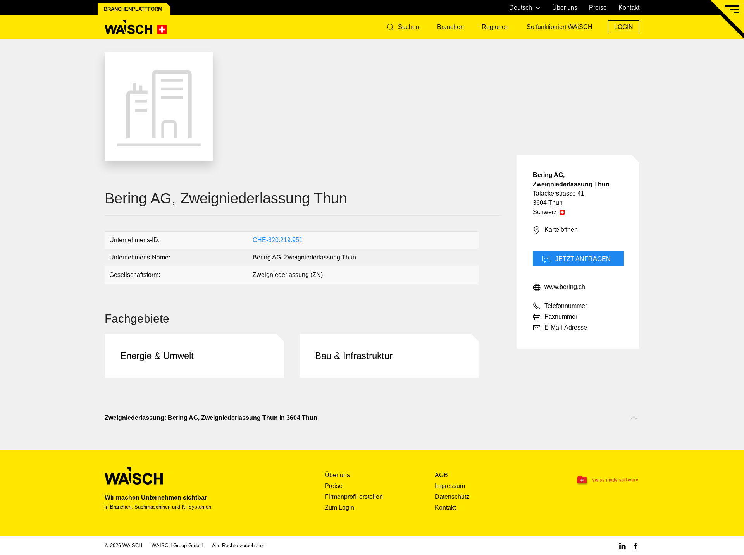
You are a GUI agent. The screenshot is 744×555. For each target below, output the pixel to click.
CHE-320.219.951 (278, 240)
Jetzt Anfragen (582, 259)
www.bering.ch (564, 287)
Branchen (450, 27)
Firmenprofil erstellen (354, 496)
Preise (598, 7)
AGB (441, 475)
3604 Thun (548, 202)
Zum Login (339, 507)
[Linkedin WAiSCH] (622, 545)
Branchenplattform (133, 9)
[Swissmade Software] (592, 480)
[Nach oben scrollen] (634, 418)
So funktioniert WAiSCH (559, 27)
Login (623, 27)
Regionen (495, 27)
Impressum (450, 486)
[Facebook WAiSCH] (635, 545)
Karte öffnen (561, 229)
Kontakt (628, 7)
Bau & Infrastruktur (354, 356)
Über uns (564, 7)
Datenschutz (452, 496)
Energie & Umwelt (157, 356)
